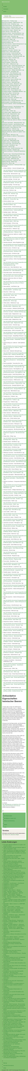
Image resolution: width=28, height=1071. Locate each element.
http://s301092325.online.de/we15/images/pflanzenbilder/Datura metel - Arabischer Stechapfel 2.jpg (14, 353)
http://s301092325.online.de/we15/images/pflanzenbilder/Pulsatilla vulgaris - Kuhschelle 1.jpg (14, 574)
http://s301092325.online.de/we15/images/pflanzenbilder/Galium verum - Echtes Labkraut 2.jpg (14, 421)
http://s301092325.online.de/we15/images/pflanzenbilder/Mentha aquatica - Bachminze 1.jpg (14, 536)
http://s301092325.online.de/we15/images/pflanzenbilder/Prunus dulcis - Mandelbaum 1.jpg (14, 563)
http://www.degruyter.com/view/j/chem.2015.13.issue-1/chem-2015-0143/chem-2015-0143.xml (13, 805)
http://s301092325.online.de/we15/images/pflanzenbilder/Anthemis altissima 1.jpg (14, 203)
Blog (10, 16)
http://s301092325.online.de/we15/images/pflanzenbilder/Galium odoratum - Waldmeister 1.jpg (14, 410)
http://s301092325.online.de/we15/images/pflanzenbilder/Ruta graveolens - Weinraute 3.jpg (14, 613)
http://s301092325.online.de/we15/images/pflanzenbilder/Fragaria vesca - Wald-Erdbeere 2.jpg (14, 393)
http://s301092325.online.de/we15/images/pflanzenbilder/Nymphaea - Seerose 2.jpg (14, 552)
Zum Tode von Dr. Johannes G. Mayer (10, 834)
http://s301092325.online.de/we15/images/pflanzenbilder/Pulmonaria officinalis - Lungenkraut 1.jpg (14, 569)
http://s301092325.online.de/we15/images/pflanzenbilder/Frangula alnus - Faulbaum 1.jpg (14, 399)
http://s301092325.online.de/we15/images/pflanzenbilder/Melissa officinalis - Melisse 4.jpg (14, 530)
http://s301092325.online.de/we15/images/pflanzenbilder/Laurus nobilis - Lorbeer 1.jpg (14, 514)
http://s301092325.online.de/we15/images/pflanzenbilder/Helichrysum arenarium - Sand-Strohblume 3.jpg (14, 466)
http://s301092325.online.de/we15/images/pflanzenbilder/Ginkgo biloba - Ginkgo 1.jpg (14, 438)
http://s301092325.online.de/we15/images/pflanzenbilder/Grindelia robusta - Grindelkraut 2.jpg (14, 449)
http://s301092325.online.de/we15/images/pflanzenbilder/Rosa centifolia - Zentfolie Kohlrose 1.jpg (14, 690)
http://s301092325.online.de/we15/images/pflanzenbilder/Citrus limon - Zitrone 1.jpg (14, 294)
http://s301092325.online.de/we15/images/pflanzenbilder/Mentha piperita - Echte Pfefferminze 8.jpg (14, 547)
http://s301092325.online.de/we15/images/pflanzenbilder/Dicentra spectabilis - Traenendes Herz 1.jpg (14, 366)
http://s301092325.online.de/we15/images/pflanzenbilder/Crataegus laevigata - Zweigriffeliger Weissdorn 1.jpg (14, 339)
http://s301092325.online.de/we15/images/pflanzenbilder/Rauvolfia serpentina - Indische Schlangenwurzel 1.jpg (14, 593)
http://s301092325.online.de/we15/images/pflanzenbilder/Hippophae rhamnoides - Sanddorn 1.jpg (14, 498)
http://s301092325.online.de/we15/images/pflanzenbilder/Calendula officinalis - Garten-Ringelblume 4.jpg (14, 245)
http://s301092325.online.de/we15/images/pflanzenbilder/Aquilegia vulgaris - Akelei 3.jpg (14, 220)
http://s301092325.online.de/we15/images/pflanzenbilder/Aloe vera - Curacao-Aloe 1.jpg (14, 198)
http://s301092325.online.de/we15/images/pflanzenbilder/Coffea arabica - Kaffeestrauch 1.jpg (14, 305)
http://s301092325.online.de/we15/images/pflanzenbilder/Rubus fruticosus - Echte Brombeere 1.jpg (14, 607)
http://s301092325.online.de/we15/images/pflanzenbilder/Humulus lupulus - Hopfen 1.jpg (14, 503)
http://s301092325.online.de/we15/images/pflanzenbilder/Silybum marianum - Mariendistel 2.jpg (14, 635)
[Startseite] (14, 810)
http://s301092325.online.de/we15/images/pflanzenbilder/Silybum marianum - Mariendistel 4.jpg (14, 640)
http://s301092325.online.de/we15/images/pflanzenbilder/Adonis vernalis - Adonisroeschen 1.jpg (14, 176)
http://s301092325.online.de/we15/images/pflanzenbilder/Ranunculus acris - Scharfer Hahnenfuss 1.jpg (14, 585)
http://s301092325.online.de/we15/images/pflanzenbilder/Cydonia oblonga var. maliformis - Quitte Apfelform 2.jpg (14, 347)
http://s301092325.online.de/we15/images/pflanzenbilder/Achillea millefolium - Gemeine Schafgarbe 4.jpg (14, 170)
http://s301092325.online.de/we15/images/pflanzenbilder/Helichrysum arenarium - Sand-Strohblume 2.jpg (14, 460)
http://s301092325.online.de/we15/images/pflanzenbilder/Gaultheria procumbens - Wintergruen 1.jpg (14, 426)
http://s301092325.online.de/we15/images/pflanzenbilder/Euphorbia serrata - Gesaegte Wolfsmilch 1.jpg (14, 388)
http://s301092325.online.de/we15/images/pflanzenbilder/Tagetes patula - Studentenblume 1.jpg (14, 657)
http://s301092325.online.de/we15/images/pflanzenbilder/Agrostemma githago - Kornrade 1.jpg (14, 181)
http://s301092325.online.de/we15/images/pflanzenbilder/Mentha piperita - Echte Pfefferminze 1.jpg (14, 541)
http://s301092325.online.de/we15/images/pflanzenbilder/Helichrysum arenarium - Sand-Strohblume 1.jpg (14, 455)
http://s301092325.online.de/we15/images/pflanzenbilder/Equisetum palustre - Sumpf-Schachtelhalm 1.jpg (14, 377)
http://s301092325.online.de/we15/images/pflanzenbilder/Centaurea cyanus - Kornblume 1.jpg (14, 250)
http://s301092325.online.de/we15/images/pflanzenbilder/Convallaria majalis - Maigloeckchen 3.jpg (14, 322)
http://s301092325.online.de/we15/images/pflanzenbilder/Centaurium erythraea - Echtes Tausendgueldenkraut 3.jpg (14, 264)
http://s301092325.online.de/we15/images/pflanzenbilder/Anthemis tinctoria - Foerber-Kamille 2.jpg (14, 209)
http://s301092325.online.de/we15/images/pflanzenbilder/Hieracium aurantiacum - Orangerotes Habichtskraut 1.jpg (14, 486)
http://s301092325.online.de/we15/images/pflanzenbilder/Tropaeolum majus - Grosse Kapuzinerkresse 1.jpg (14, 677)
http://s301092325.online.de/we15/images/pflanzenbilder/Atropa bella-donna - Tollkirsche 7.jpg (14, 231)
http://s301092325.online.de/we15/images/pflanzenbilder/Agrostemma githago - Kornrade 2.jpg (14, 187)
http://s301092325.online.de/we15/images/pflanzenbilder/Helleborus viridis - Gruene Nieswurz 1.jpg (14, 471)
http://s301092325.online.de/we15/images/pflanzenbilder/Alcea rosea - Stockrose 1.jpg (14, 192)
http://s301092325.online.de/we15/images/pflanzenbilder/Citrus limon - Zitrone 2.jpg (14, 300)
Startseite (6, 16)
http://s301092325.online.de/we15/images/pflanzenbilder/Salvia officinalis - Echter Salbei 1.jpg (14, 618)
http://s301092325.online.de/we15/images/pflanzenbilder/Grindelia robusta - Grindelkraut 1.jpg (14, 444)
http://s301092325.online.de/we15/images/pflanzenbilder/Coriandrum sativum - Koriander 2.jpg (14, 327)
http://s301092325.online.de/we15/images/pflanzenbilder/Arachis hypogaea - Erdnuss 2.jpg (14, 225)
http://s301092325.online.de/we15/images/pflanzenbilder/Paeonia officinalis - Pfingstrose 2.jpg (14, 558)
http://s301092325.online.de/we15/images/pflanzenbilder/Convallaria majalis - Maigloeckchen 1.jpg (14, 316)
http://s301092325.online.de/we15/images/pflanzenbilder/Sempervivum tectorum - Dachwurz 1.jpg (14, 624)
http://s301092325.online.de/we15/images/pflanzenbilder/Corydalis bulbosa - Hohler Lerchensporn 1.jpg (14, 333)
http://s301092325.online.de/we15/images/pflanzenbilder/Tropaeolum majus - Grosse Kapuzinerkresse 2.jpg (14, 684)
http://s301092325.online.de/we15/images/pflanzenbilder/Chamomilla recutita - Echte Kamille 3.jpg (14, 275)
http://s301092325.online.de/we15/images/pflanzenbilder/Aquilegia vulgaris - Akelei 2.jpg (14, 214)
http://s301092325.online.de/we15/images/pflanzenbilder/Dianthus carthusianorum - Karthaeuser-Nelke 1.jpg (14, 360)
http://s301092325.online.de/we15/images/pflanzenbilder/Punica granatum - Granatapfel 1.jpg (14, 580)
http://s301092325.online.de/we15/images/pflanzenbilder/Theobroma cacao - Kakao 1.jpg (14, 671)
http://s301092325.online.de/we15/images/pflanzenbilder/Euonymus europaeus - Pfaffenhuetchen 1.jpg (14, 382)
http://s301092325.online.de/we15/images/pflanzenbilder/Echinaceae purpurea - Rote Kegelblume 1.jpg (14, 371)
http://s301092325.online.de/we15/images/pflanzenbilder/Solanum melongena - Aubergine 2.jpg (14, 651)
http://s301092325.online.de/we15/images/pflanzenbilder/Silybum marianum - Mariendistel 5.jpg (14, 646)
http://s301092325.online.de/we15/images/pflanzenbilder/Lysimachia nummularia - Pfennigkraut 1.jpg (14, 525)
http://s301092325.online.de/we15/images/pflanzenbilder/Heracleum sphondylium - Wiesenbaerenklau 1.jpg (14, 478)
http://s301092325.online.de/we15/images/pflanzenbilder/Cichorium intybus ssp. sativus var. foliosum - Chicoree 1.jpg (14, 283)
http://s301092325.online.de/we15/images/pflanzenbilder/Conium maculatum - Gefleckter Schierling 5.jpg (14, 311)
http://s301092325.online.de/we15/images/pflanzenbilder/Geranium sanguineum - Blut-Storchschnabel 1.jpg (14, 433)
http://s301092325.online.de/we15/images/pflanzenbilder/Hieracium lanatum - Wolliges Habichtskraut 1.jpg (14, 492)
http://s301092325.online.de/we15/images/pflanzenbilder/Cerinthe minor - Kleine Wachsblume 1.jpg (14, 269)
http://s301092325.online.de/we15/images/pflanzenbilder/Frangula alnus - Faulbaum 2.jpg (14, 404)
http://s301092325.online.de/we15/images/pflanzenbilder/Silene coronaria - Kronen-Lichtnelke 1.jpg (14, 629)
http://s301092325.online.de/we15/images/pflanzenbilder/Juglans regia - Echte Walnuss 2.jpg (14, 509)
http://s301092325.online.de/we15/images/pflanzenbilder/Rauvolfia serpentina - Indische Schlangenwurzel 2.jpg (14, 602)
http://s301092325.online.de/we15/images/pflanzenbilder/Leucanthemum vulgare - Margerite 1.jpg (14, 519)
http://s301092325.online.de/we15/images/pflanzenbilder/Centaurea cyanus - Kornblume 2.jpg (14, 256)
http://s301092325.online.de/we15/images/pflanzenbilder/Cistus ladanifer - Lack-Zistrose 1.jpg (14, 289)
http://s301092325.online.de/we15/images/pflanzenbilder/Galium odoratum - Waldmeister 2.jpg (14, 415)
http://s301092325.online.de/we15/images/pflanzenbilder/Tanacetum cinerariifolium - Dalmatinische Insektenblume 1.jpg (14, 665)
